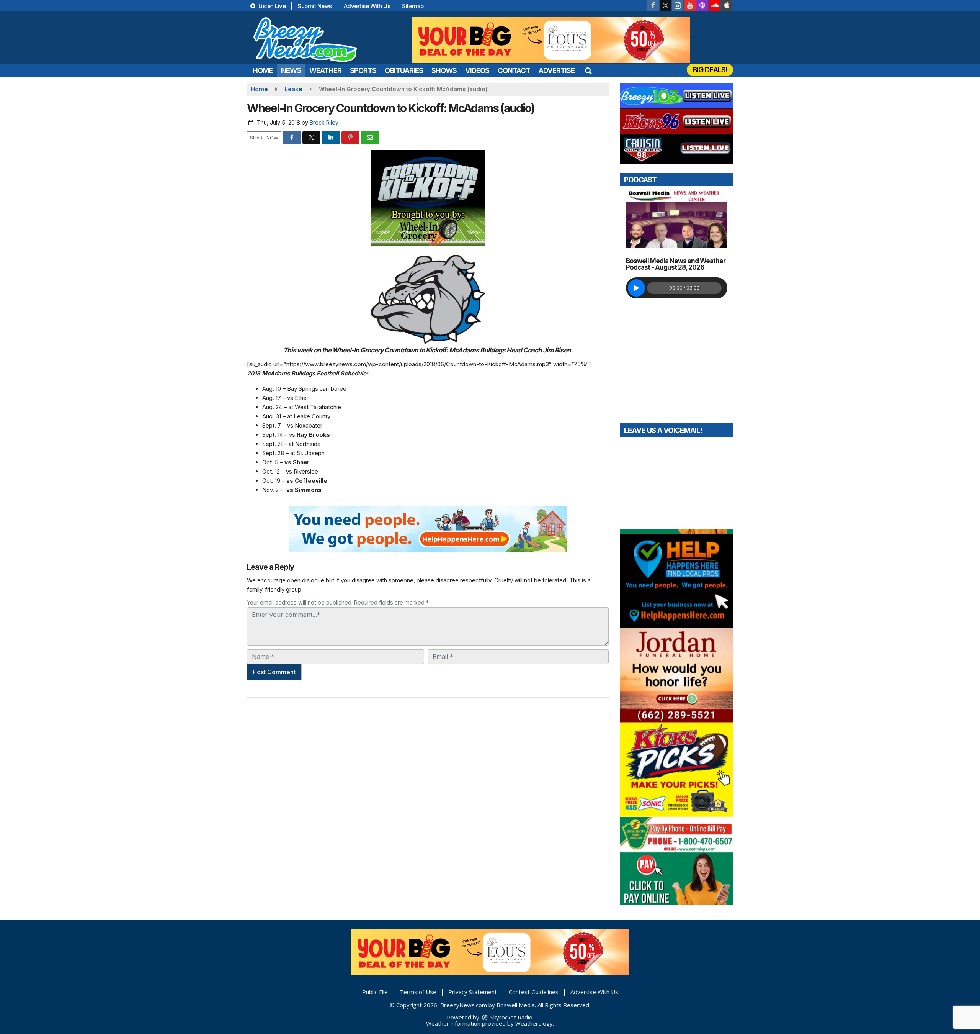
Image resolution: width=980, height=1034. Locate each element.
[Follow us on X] (665, 5)
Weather (325, 70)
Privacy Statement (472, 992)
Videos (477, 70)
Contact (514, 70)
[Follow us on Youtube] (690, 5)
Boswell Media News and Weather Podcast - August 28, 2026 (675, 264)
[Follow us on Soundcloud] (714, 5)
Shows (444, 70)
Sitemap (413, 6)
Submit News (314, 6)
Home (263, 70)
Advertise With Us (367, 6)
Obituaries (404, 70)
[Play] (636, 288)
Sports (363, 70)
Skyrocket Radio (510, 1017)
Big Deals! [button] (710, 70)
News (291, 70)
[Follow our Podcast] (702, 5)
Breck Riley (324, 122)
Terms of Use (418, 992)
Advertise (557, 70)
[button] (588, 70)
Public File (375, 992)
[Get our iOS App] (726, 5)
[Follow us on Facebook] (653, 5)
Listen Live (271, 6)
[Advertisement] (551, 40)
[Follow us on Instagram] (677, 5)
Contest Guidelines (534, 992)
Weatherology (534, 1023)
